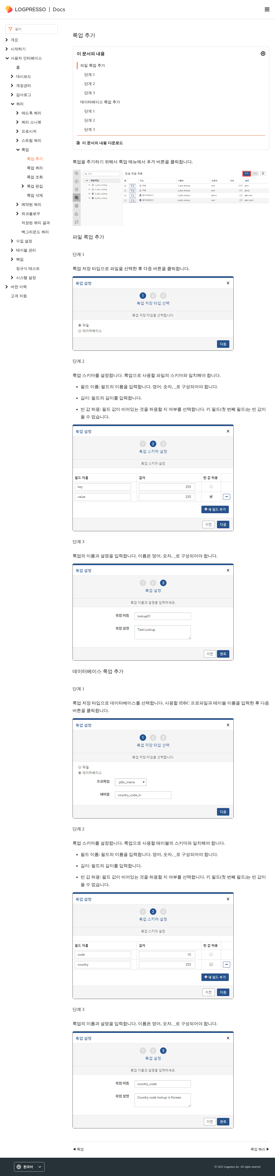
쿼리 (20, 103)
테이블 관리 (26, 250)
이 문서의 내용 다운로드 (102, 142)
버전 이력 (19, 286)
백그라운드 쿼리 (35, 231)
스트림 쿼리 (31, 140)
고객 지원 (19, 295)
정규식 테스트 (28, 268)
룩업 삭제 (35, 195)
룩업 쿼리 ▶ (260, 1149)
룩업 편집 (35, 186)
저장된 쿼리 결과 (35, 222)
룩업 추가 (35, 158)
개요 (14, 39)
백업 (20, 259)
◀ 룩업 (78, 1149)
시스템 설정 (26, 277)
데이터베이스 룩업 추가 (100, 102)
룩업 (25, 149)
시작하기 (18, 48)
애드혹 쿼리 (31, 112)
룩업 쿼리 (35, 167)
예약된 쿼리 (31, 204)
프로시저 (29, 131)
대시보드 (23, 76)
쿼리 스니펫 (31, 122)
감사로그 (23, 94)
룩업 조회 (35, 176)
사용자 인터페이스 (26, 58)
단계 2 (89, 84)
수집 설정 (24, 240)
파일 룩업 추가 (92, 65)
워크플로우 (30, 213)
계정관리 (23, 85)
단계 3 (89, 93)
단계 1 (89, 75)
